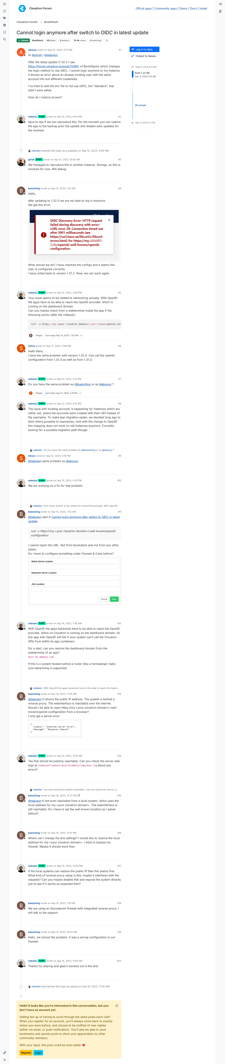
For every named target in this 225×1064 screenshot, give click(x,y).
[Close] (116, 1006)
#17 (119, 865)
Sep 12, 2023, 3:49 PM (69, 292)
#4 (119, 188)
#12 (119, 623)
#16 (119, 832)
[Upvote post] (113, 106)
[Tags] (4, 18)
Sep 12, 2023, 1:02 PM (63, 188)
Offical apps (144, 8)
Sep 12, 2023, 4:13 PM (69, 403)
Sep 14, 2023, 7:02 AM (63, 511)
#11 (119, 511)
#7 (119, 379)
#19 (119, 932)
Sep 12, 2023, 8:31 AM (60, 49)
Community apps (165, 8)
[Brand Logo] (22, 8)
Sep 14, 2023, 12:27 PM (64, 795)
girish (31, 159)
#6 (119, 345)
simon (31, 345)
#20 (119, 960)
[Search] (4, 39)
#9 (119, 455)
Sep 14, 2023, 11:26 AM (63, 693)
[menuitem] (220, 4)
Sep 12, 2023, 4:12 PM (69, 379)
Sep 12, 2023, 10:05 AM (67, 159)
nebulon (32, 116)
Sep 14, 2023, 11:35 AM (69, 755)
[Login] (220, 4)
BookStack (37, 40)
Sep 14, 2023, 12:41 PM (63, 832)
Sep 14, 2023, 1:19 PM (63, 903)
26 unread (140, 105)
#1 (120, 49)
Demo (183, 8)
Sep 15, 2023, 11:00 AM (69, 960)
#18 (119, 903)
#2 (119, 116)
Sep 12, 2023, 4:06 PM (58, 345)
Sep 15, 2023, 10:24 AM (64, 932)
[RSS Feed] (107, 40)
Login (38, 1052)
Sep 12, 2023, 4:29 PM (69, 480)
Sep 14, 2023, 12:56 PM (70, 865)
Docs (193, 8)
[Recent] (4, 11)
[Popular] (4, 25)
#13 (119, 693)
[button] (4, 1053)
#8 (119, 403)
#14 (119, 755)
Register (26, 1052)
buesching (34, 188)
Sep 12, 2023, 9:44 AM (69, 116)
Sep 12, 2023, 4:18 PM (58, 455)
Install (203, 8)
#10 (119, 480)
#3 (119, 159)
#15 (119, 795)
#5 (119, 292)
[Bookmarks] (4, 32)
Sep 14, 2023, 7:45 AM (69, 623)
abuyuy (32, 49)
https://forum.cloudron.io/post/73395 (53, 66)
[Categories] (4, 4)
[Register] (220, 11)
